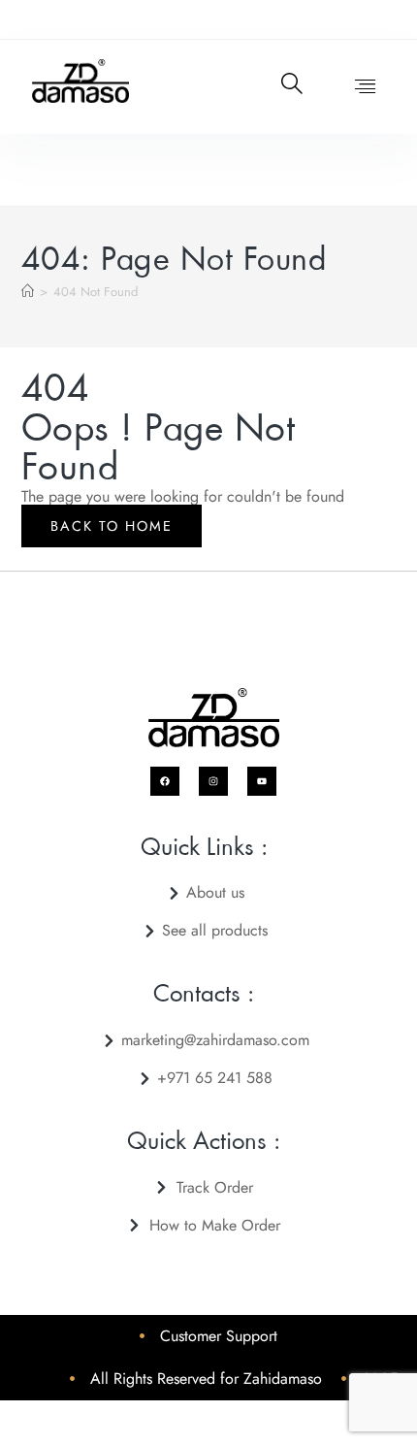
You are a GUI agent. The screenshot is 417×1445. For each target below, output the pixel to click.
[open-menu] (355, 87)
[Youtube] (261, 781)
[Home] (27, 291)
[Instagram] (213, 781)
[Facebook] (164, 781)
